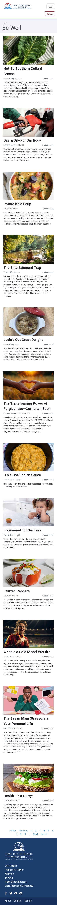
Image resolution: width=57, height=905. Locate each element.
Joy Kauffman (9, 656)
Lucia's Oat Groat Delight (23, 340)
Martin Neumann (10, 728)
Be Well (9, 877)
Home (4, 22)
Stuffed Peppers (16, 591)
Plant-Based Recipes (16, 881)
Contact (17, 900)
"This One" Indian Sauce (22, 475)
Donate (50, 14)
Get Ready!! (11, 865)
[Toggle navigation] (50, 6)
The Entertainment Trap (22, 268)
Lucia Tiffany (8, 78)
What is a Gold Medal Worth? (26, 652)
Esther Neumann (10, 145)
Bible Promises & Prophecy (19, 885)
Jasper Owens (9, 480)
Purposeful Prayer (14, 869)
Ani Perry (7, 208)
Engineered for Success (22, 530)
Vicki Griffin (8, 272)
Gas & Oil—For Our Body (22, 140)
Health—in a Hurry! (18, 796)
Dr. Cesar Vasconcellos (13, 413)
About (8, 900)
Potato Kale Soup (17, 204)
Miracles (9, 873)
